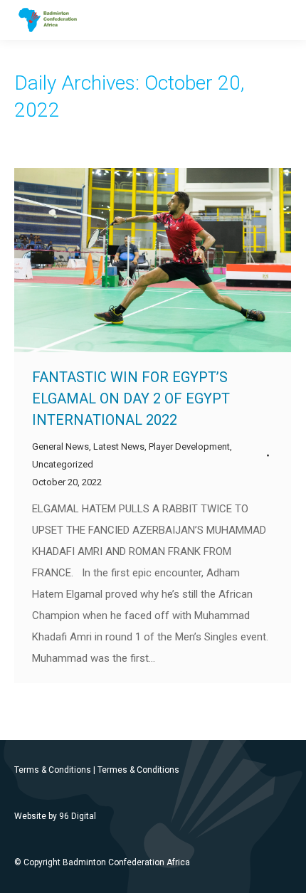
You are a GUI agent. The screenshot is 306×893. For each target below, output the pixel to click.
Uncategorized (62, 464)
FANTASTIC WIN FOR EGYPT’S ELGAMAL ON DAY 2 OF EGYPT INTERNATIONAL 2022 (131, 398)
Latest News (118, 446)
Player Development (189, 446)
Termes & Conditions (138, 770)
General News (60, 446)
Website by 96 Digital (55, 816)
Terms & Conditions (52, 770)
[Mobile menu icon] (283, 19)
